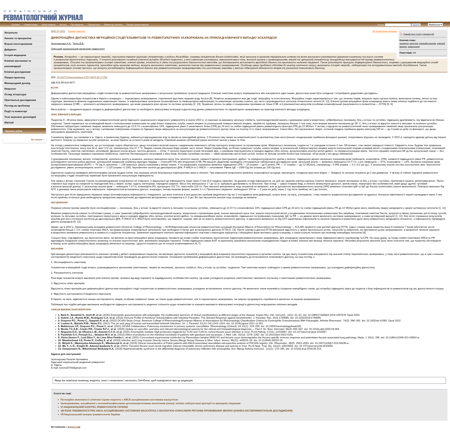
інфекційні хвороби (427, 43)
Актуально (11, 32)
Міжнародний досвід (17, 83)
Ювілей (9, 122)
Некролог (10, 88)
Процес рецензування (137, 24)
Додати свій (74, 427)
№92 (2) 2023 (58, 31)
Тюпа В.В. (78, 43)
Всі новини (36, 140)
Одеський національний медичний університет (78, 48)
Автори (63, 24)
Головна (15, 24)
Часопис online (13, 131)
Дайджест (10, 49)
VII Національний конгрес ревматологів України (90, 414)
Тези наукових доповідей (20, 116)
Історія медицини (15, 55)
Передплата (94, 24)
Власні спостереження (18, 43)
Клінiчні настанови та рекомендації (17, 63)
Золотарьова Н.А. (61, 43)
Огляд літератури (15, 94)
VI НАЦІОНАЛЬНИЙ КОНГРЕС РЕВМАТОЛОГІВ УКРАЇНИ (94, 407)
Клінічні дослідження (17, 71)
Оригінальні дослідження (20, 100)
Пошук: (380, 25)
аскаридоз (404, 43)
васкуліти (414, 43)
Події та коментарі (15, 111)
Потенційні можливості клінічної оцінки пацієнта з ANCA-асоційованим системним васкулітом (119, 399)
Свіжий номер (31, 24)
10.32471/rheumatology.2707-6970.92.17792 (82, 77)
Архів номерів (48, 24)
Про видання (77, 24)
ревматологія (414, 47)
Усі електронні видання (384, 31)
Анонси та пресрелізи (17, 38)
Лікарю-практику (14, 77)
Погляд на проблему (17, 105)
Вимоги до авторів (113, 24)
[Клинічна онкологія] (43, 19)
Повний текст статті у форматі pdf (419, 34)
